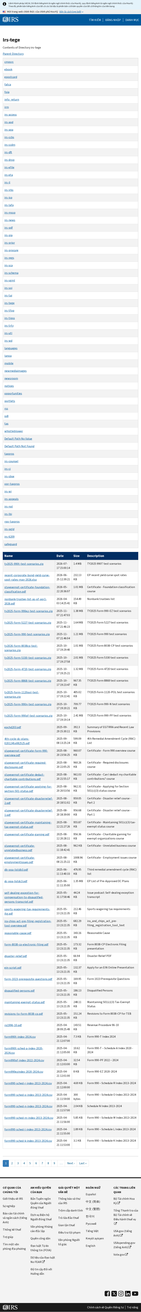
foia (6, 92)
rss (6, 408)
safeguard (10, 544)
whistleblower (13, 431)
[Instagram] (121, 1294)
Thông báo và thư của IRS (69, 1201)
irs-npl (8, 506)
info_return (11, 99)
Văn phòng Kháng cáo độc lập (41, 1229)
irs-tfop (9, 310)
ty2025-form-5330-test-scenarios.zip (27, 658)
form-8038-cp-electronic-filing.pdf (26, 944)
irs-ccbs (9, 137)
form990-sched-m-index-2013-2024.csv (28, 1118)
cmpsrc (9, 62)
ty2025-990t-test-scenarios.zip (24, 564)
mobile (8, 363)
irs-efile (9, 167)
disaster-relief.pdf (15, 956)
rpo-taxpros (12, 521)
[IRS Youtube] (135, 1294)
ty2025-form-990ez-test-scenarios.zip (28, 611)
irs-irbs (8, 190)
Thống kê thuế (12, 1229)
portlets (9, 401)
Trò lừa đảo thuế (68, 1218)
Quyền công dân (40, 1238)
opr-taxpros (12, 484)
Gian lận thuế (66, 1225)
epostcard (10, 77)
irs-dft (8, 152)
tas (6, 424)
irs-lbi (8, 514)
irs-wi (8, 491)
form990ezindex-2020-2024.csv (23, 1072)
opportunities (13, 393)
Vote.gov (118, 1254)
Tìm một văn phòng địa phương (14, 1246)
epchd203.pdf (12, 727)
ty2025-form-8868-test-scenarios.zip (27, 681)
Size (76, 556)
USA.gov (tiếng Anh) (122, 1233)
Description (95, 556)
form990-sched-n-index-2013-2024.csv (28, 1106)
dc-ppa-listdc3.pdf (15, 881)
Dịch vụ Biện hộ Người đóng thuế (41, 1217)
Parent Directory (13, 54)
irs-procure (11, 250)
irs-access (10, 115)
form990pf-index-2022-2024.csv (24, 1060)
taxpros (9, 454)
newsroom (11, 378)
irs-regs (9, 258)
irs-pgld (9, 529)
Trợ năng (132, 1307)
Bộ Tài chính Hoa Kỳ (124, 1201)
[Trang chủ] (10, 19)
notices (9, 386)
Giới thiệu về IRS (13, 1199)
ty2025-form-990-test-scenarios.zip (27, 634)
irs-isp (8, 197)
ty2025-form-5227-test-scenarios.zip (27, 623)
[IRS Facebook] (107, 1294)
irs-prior (9, 243)
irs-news (9, 220)
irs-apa (8, 130)
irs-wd (8, 341)
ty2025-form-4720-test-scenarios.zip (27, 669)
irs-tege (9, 303)
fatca (7, 84)
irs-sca (8, 265)
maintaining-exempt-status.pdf (24, 1002)
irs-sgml (9, 280)
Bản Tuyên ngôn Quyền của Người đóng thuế (40, 1203)
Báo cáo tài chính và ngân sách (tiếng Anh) (15, 1217)
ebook (8, 69)
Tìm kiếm (95, 20)
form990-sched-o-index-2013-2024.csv (28, 1095)
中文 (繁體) (93, 1209)
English (90, 1246)
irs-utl (8, 333)
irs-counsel (11, 461)
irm (6, 107)
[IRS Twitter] (114, 1294)
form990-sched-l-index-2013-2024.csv (28, 1129)
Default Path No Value (18, 439)
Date (60, 556)
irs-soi (8, 288)
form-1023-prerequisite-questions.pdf (28, 979)
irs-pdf (8, 228)
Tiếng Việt (92, 1231)
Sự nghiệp (9, 1206)
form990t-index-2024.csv (20, 1037)
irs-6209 (9, 537)
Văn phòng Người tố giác (69, 1242)
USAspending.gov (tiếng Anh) (124, 1245)
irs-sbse (9, 476)
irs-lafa (9, 205)
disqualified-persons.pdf (19, 991)
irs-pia (8, 235)
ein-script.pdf (12, 968)
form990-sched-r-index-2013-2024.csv (28, 1083)
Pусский (91, 1224)
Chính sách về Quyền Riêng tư (105, 1307)
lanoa (8, 356)
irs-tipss (9, 318)
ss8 (6, 416)
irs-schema (11, 273)
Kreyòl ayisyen (95, 1238)
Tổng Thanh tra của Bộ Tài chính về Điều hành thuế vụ (125, 1215)
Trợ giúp (8, 1237)
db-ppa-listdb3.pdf (16, 870)
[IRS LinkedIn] (128, 1294)
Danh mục (132, 20)
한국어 (90, 1216)
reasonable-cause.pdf (17, 933)
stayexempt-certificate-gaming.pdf (26, 834)
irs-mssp (9, 213)
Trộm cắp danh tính (70, 1210)
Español (91, 1194)
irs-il (7, 182)
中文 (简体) (93, 1202)
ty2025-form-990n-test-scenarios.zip (27, 704)
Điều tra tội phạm (69, 1232)
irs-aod (8, 122)
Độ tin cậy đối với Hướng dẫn (41, 1271)
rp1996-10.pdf (13, 1025)
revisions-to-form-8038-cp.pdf (23, 1014)
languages (10, 348)
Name (8, 556)
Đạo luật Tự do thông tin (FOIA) (40, 1248)
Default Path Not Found (19, 446)
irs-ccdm (9, 145)
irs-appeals (11, 499)
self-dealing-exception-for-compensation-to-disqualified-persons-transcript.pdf (23, 897)
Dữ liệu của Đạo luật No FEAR (42, 1260)
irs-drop (9, 160)
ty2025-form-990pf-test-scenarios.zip (28, 716)
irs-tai (8, 295)
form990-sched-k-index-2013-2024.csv (28, 1141)
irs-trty (9, 326)
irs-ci (7, 469)
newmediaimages (15, 371)
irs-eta (8, 175)
